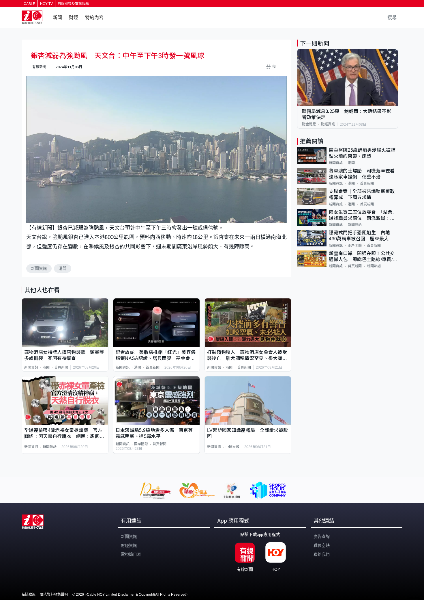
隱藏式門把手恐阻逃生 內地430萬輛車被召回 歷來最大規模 (361, 236)
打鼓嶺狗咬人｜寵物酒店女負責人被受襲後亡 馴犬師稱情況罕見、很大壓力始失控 (247, 356)
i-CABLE (28, 4)
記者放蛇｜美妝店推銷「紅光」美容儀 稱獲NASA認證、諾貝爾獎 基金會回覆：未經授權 (156, 356)
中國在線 (232, 447)
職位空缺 (322, 545)
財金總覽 (309, 124)
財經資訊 (328, 124)
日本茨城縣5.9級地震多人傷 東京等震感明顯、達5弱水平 (154, 433)
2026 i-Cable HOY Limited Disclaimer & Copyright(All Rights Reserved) (131, 594)
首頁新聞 (61, 367)
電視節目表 (131, 554)
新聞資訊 (39, 268)
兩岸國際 (141, 444)
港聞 (63, 268)
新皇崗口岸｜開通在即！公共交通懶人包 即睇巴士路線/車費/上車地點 (363, 257)
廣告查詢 (322, 536)
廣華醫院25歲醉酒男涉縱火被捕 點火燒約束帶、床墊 (363, 153)
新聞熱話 (50, 447)
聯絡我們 (322, 554)
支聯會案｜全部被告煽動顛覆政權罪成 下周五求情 (362, 194)
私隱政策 (28, 594)
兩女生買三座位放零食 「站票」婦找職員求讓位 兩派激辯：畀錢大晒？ (363, 216)
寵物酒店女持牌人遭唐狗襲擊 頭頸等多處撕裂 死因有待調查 (64, 355)
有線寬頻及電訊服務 (73, 4)
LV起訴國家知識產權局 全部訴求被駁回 (247, 433)
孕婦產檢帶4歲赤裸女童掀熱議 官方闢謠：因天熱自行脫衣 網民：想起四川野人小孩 (64, 434)
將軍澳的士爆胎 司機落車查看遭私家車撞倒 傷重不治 (362, 173)
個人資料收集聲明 (54, 594)
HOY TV (46, 4)
